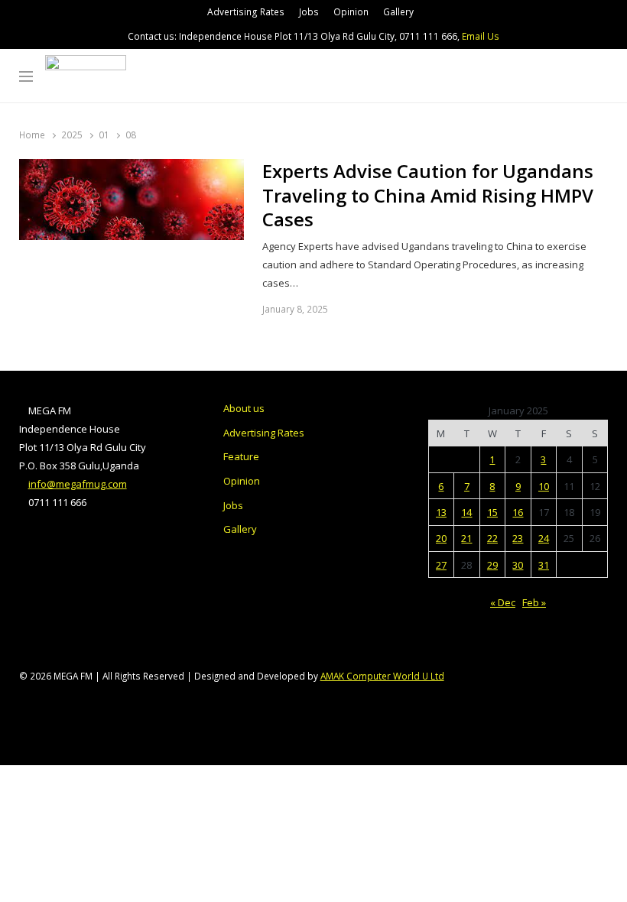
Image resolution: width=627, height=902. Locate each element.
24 (543, 538)
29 (492, 565)
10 (543, 486)
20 (441, 538)
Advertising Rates (245, 11)
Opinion (351, 11)
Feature (241, 456)
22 (492, 538)
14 (466, 512)
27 (441, 565)
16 (517, 512)
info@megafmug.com (77, 484)
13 (441, 512)
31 (543, 565)
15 (492, 512)
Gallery (398, 11)
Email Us (480, 36)
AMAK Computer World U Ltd (382, 676)
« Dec (502, 602)
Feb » (534, 602)
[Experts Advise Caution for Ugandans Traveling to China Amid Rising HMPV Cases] (131, 168)
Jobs (309, 11)
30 (517, 565)
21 (466, 538)
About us (244, 408)
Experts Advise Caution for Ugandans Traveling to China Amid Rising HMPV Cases (427, 195)
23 (517, 538)
